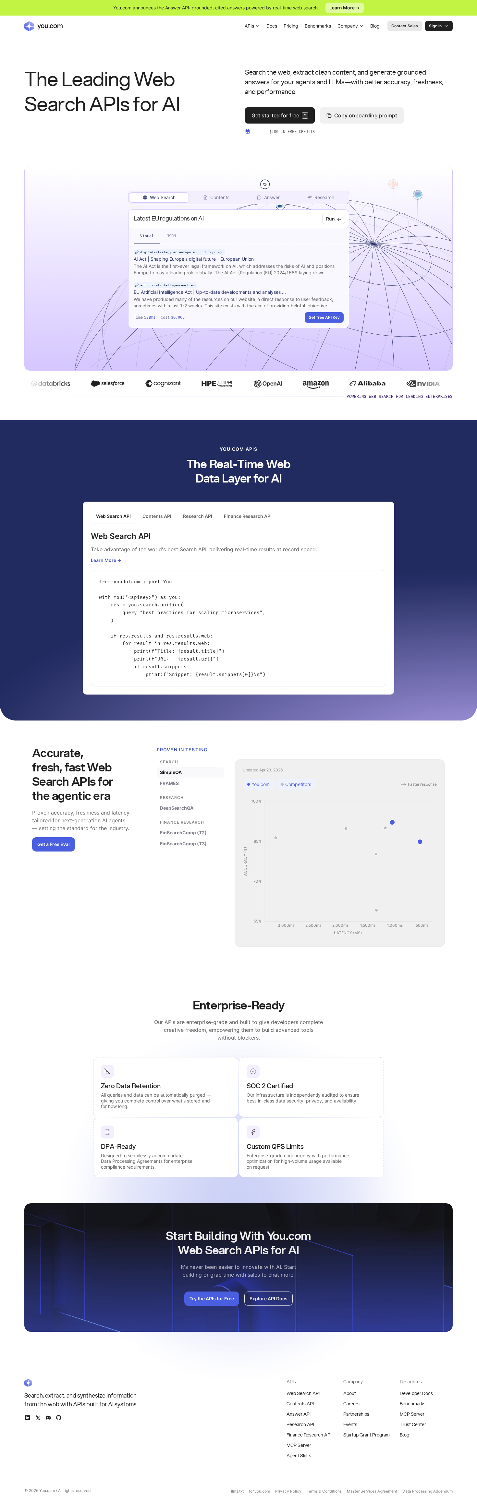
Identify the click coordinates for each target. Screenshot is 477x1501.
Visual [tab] (147, 236)
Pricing (291, 26)
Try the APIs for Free (212, 1298)
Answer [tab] (272, 197)
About (349, 1393)
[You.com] (81, 1383)
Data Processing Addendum (427, 1491)
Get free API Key (324, 317)
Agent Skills (299, 1456)
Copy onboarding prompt (365, 115)
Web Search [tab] (163, 197)
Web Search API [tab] (113, 516)
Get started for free (278, 115)
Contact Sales (404, 25)
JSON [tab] (171, 236)
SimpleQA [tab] (171, 772)
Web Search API (303, 1393)
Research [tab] (324, 197)
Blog (375, 26)
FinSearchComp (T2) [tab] (183, 832)
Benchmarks (318, 26)
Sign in (435, 25)
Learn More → (344, 7)
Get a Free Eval (53, 844)
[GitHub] (58, 1417)
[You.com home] (43, 26)
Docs (271, 26)
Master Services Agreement (372, 1491)
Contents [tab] (219, 197)
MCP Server (299, 1445)
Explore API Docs (268, 1298)
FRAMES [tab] (169, 783)
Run (330, 218)
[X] (38, 1417)
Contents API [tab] (156, 516)
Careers (351, 1404)
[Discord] (48, 1417)
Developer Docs (416, 1393)
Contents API (300, 1404)
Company (347, 26)
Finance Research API (309, 1435)
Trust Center (413, 1425)
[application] (340, 867)
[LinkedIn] (27, 1417)
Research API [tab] (197, 516)
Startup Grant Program (366, 1435)
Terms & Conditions (324, 1491)
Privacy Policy (288, 1491)
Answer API (299, 1414)
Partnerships (356, 1414)
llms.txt (237, 1491)
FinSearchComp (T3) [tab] (183, 843)
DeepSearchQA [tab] (176, 808)
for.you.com (259, 1491)
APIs (249, 26)
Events (350, 1425)
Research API (300, 1425)
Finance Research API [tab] (248, 516)
